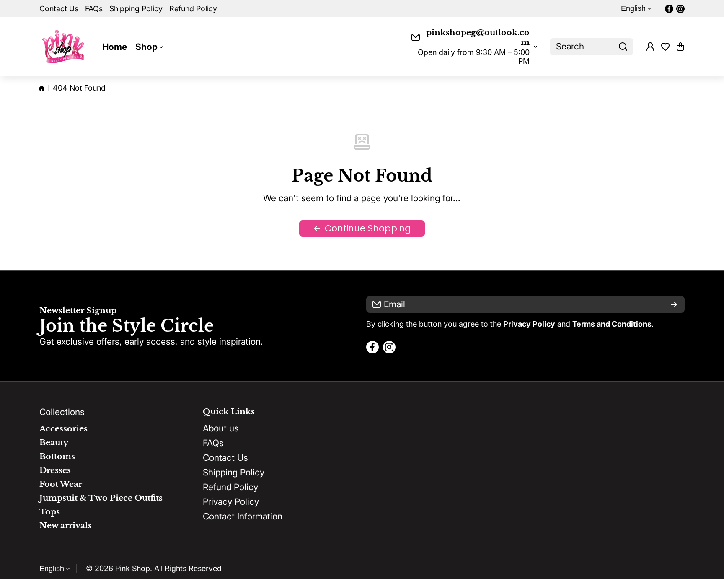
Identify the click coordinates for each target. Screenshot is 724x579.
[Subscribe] (674, 304)
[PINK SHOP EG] (64, 46)
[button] (680, 46)
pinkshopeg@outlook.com (478, 37)
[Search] (623, 46)
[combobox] (592, 46)
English (633, 8)
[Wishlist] (665, 46)
